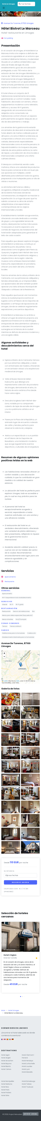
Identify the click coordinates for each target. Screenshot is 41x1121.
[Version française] (2, 1040)
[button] (2, 12)
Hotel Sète (5, 1095)
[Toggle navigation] (3, 8)
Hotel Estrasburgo (28, 1081)
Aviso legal (31, 1114)
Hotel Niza (5, 1087)
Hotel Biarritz (6, 1066)
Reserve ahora (20, 882)
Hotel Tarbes (26, 1084)
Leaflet (5, 681)
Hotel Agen (5, 1055)
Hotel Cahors (6, 1069)
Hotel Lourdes (27, 1066)
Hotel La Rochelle (28, 1063)
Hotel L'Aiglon (10, 955)
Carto (17, 681)
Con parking (8, 38)
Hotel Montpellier (7, 1081)
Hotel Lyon (26, 1069)
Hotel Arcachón (7, 1061)
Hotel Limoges (13, 1010)
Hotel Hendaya (27, 1061)
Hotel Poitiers (6, 1092)
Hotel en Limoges (8, 4)
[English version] (5, 1040)
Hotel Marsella (27, 1072)
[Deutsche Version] (13, 1040)
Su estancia (9, 871)
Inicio (3, 1010)
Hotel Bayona (6, 1063)
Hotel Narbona (6, 1084)
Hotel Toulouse (27, 1087)
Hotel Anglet (6, 1058)
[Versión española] (7, 1040)
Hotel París (5, 1090)
